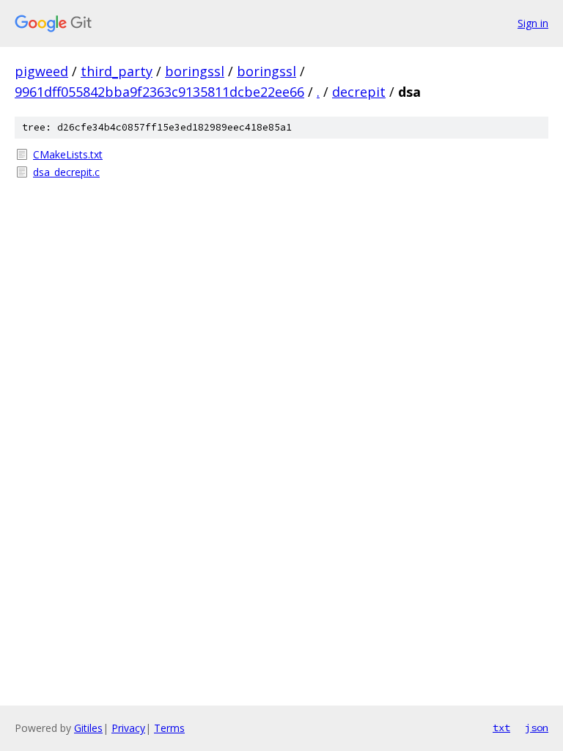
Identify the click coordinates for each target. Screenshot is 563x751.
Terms (169, 728)
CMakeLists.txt (68, 154)
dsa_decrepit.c (66, 172)
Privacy (128, 728)
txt (501, 727)
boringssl (194, 71)
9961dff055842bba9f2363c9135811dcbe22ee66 (159, 91)
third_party (116, 71)
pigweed (41, 71)
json (536, 727)
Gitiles (88, 728)
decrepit (359, 91)
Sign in (533, 23)
